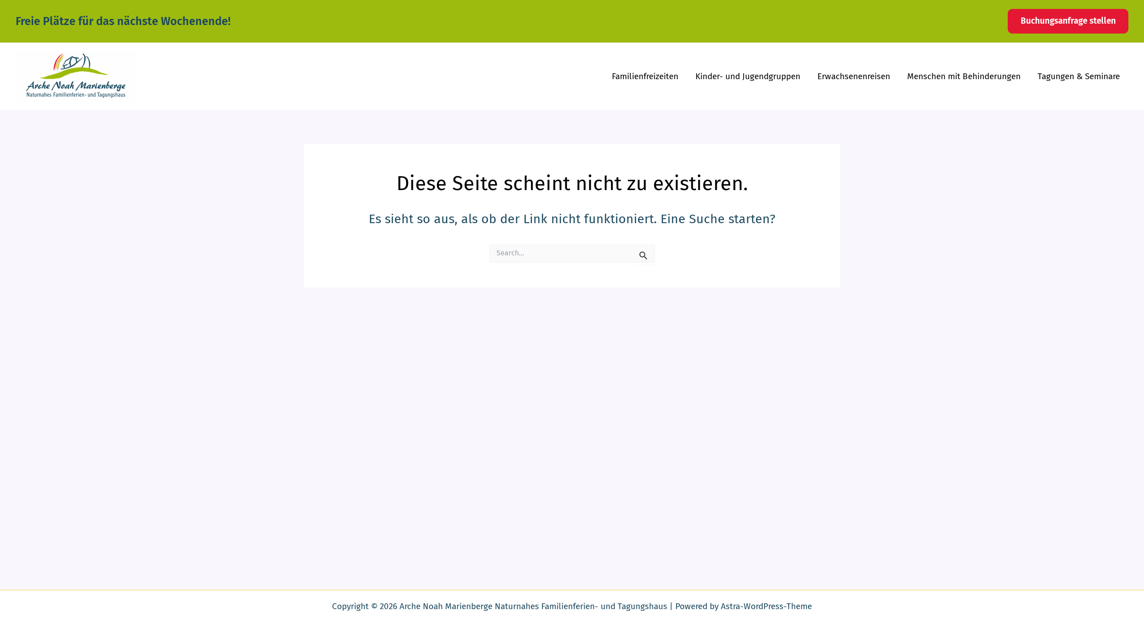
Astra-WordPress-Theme (766, 606)
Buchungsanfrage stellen (1068, 21)
